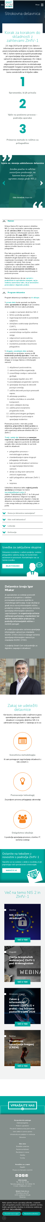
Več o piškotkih (15, 1209)
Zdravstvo (22, 1137)
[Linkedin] (17, 1175)
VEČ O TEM (22, 940)
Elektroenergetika (22, 1123)
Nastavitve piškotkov (31, 1214)
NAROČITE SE (11, 870)
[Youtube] (20, 1175)
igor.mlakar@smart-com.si (14, 492)
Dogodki (22, 1167)
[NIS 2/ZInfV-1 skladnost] (22, 922)
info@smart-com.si (25, 1186)
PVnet (38, 5)
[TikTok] (23, 1175)
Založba (22, 1155)
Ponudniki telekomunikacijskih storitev (22, 1129)
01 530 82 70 (30, 1184)
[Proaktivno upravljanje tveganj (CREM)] (22, 1048)
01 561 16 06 (24, 1182)
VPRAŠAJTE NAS (23, 1105)
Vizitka (22, 1158)
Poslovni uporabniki (22, 1126)
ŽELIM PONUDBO (13, 566)
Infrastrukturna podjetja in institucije (22, 1134)
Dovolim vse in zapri (11, 1214)
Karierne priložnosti (22, 1149)
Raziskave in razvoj (22, 1152)
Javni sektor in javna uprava (22, 1132)
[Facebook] (27, 1175)
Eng (2, 5)
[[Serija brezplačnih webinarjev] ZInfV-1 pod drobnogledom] (22, 964)
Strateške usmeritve (22, 1146)
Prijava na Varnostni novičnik (23, 1170)
